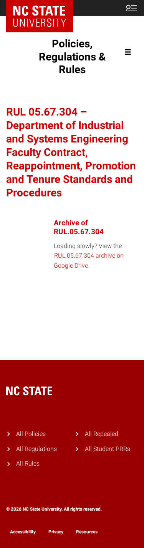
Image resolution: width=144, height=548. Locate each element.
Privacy (55, 532)
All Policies (31, 433)
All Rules (28, 463)
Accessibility (23, 532)
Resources (87, 532)
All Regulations (36, 448)
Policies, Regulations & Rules (72, 56)
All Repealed (101, 433)
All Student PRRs (107, 448)
